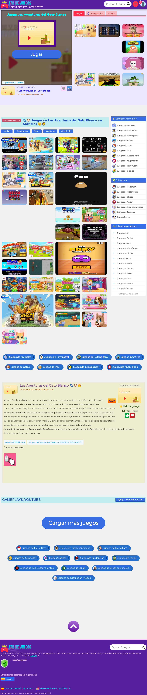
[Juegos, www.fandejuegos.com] (16, 5)
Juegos (79, 13)
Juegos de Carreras (126, 212)
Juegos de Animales (126, 125)
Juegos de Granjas (125, 171)
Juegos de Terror (125, 284)
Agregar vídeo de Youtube (130, 499)
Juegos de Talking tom (127, 136)
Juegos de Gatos (124, 146)
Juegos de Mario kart (115, 548)
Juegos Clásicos (124, 258)
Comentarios (95, 13)
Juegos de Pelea (124, 278)
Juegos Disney (123, 217)
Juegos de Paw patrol (127, 130)
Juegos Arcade (124, 243)
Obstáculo (66, 131)
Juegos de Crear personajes (113, 568)
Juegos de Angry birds (127, 161)
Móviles (6, 131)
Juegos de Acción (125, 202)
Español (9, 679)
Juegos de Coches (125, 268)
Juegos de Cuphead (24, 558)
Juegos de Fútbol (125, 238)
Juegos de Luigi (76, 568)
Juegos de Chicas (125, 197)
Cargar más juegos (73, 523)
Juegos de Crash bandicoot (74, 548)
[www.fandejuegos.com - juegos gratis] (16, 648)
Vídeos (111, 13)
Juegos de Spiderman (92, 558)
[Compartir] (69, 88)
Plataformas (22, 131)
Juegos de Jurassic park (128, 156)
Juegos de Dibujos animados (130, 207)
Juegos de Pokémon (126, 187)
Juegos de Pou (124, 151)
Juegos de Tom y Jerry (127, 166)
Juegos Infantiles (125, 141)
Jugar (36, 54)
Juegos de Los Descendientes (37, 568)
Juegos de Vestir (124, 263)
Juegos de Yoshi (126, 558)
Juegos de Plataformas (127, 192)
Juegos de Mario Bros (34, 548)
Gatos (36, 131)
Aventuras (50, 131)
